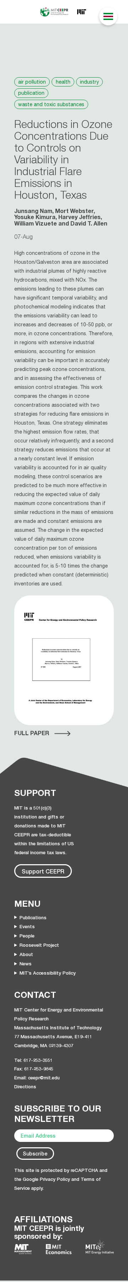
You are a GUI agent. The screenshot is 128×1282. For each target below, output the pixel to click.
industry (89, 82)
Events (27, 926)
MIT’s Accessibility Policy (48, 973)
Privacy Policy (55, 1179)
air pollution (32, 82)
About (26, 954)
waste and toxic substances (51, 104)
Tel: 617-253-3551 (33, 1060)
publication (31, 93)
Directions (25, 1086)
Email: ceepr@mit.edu (37, 1077)
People (27, 936)
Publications (33, 917)
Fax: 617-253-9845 (33, 1068)
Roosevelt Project (39, 945)
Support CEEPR (43, 871)
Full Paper (31, 733)
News (26, 963)
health (63, 82)
